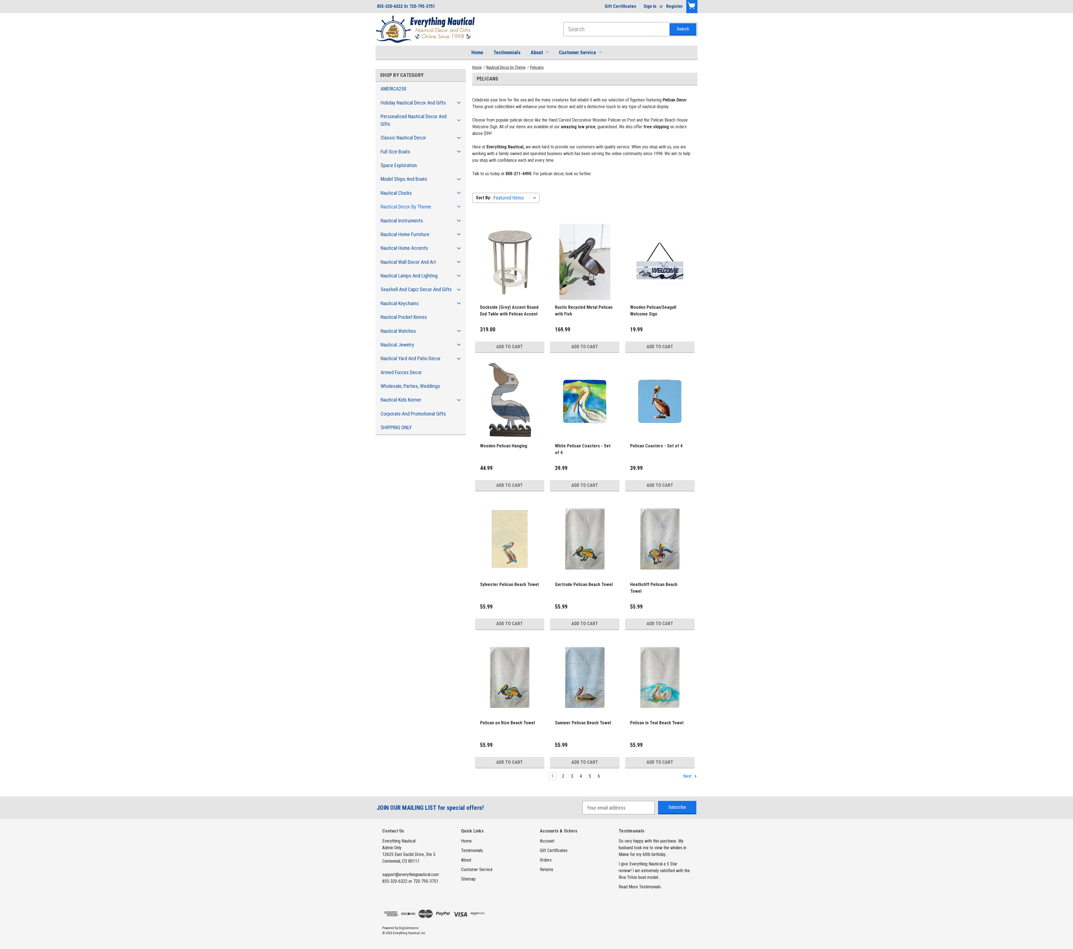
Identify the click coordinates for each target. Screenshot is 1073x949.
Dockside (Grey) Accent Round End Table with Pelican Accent (509, 311)
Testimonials (507, 52)
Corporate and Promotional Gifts (413, 414)
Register (674, 6)
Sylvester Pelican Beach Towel (509, 584)
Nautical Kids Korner (401, 400)
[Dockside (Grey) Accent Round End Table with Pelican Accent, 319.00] (510, 262)
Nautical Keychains (400, 303)
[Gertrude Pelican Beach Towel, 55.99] (585, 539)
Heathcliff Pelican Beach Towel (653, 588)
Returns (546, 869)
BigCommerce (408, 928)
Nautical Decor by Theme (406, 207)
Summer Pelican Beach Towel (583, 722)
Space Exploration (399, 165)
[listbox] (516, 198)
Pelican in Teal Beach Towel (656, 722)
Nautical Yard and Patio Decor (411, 358)
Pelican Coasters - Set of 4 (656, 446)
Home (477, 52)
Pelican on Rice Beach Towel (507, 722)
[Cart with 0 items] (691, 6)
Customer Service (577, 52)
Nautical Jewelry (397, 345)
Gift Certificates (620, 6)
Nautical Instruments (402, 221)
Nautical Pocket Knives (404, 317)
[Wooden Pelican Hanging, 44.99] (510, 400)
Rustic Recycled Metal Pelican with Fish (584, 311)
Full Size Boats (395, 152)
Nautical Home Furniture (405, 234)
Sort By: (483, 197)
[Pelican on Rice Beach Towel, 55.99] (510, 677)
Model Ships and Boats (404, 179)
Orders (546, 860)
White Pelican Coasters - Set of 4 (583, 449)
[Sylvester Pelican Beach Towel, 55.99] (510, 539)
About (537, 52)
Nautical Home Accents (404, 248)
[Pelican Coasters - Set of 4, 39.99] (660, 400)
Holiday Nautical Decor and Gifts (413, 103)
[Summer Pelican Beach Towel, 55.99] (585, 677)
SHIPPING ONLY (396, 427)
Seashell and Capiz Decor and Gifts (416, 289)
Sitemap (468, 879)
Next (688, 776)
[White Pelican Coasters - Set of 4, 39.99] (585, 400)
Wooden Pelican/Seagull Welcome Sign (653, 311)
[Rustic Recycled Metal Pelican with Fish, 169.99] (585, 262)
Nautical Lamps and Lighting (409, 276)
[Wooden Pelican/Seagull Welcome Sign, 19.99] (660, 262)
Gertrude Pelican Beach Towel (584, 584)
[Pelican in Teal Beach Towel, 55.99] (660, 677)
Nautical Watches (398, 331)
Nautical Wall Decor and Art (408, 262)
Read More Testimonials (640, 886)
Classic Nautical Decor (403, 138)
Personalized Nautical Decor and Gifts (414, 120)
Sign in (650, 6)
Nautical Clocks (396, 193)
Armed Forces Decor (401, 372)
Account (547, 841)
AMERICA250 (393, 89)
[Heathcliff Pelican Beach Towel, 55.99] (660, 539)
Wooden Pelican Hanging (503, 446)
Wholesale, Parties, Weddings (410, 386)
